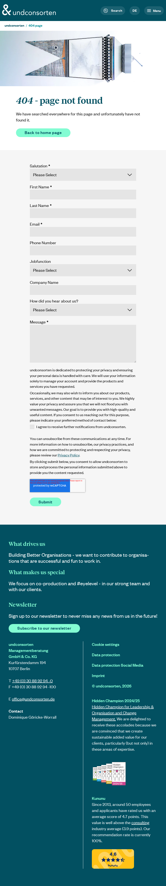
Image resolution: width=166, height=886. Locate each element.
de (134, 10)
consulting (140, 822)
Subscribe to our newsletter (44, 628)
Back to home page (43, 132)
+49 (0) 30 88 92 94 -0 (32, 680)
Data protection (106, 654)
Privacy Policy (68, 455)
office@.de (33, 699)
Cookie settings (105, 644)
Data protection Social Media (117, 665)
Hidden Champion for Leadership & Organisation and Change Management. (123, 712)
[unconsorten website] (29, 13)
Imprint (98, 675)
